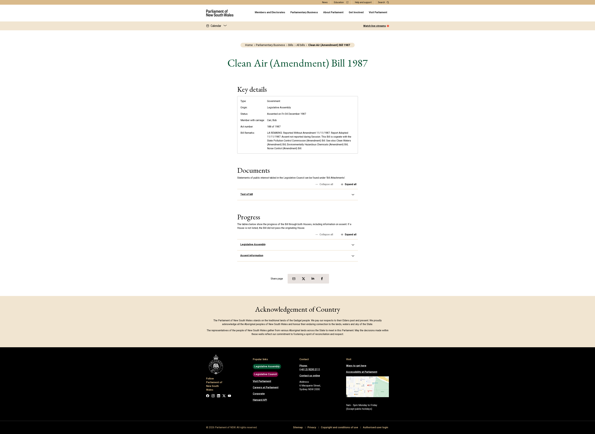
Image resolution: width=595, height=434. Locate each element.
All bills (300, 45)
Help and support (363, 2)
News (325, 2)
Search (381, 2)
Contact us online (309, 375)
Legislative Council (265, 374)
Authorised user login (375, 427)
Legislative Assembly (253, 244)
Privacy (312, 427)
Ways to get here (356, 365)
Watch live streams (374, 25)
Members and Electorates (270, 12)
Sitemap (298, 427)
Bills (290, 45)
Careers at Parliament (265, 387)
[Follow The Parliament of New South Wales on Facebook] (207, 396)
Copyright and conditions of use (339, 427)
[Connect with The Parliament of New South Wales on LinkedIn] (218, 396)
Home (249, 45)
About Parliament (333, 12)
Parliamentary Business (304, 12)
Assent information (251, 255)
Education (339, 2)
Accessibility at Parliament (361, 371)
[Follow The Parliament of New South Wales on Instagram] (213, 396)
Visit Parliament (378, 12)
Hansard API (260, 399)
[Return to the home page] (219, 13)
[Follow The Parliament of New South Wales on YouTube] (229, 396)
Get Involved (356, 12)
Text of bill (246, 194)
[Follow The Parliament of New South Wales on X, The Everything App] (224, 396)
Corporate (259, 393)
